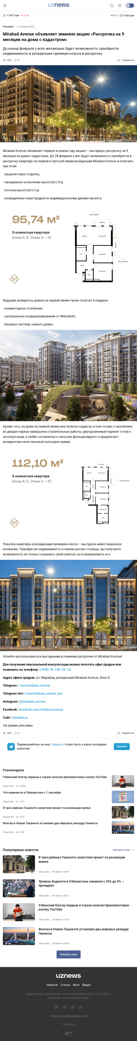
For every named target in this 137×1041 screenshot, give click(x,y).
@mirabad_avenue (32, 701)
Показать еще (68, 954)
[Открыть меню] (5, 5)
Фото (76, 985)
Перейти (122, 746)
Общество (44, 871)
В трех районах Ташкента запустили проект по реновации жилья (82, 859)
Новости (52, 985)
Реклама (8, 26)
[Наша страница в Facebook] (72, 1007)
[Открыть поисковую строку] (112, 5)
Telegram (57, 744)
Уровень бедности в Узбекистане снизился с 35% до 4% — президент (81, 883)
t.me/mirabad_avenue (34, 685)
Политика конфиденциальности (68, 1015)
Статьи (65, 985)
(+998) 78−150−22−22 (55, 669)
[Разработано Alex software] (68, 1033)
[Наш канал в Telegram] (64, 1007)
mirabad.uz (20, 717)
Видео (86, 985)
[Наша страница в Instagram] (56, 1007)
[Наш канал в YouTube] (81, 1007)
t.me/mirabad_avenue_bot (43, 693)
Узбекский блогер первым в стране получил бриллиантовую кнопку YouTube (84, 907)
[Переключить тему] (130, 5)
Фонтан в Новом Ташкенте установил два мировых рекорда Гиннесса (84, 931)
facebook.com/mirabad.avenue (41, 709)
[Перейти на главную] (58, 5)
